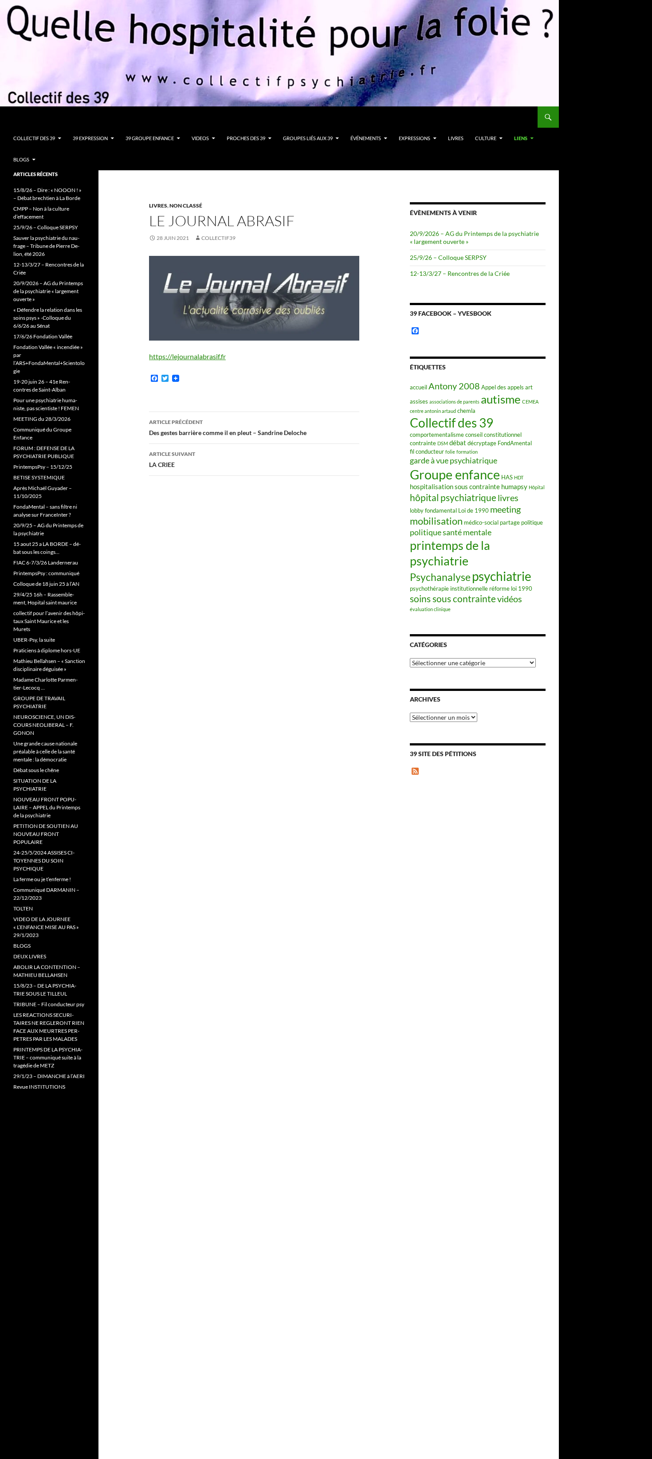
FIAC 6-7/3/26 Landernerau (45, 562)
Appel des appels (502, 387)
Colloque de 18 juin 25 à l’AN (46, 583)
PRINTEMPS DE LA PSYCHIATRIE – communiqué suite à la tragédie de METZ (47, 1057)
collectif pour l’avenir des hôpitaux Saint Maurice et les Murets (49, 621)
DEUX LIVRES (29, 956)
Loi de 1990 (473, 510)
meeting (505, 509)
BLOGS (21, 159)
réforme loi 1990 (510, 588)
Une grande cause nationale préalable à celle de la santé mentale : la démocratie (45, 751)
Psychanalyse (440, 577)
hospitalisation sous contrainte (455, 486)
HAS (507, 477)
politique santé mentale (450, 532)
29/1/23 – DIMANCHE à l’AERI (49, 1076)
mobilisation (436, 521)
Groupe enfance (455, 474)
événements (365, 138)
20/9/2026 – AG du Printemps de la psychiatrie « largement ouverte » (48, 291)
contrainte (423, 443)
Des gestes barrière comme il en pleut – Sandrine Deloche (227, 427)
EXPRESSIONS (414, 138)
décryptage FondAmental (499, 443)
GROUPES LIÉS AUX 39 (308, 138)
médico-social (481, 522)
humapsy (514, 486)
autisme (501, 399)
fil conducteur (427, 451)
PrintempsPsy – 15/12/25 (42, 466)
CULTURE (485, 138)
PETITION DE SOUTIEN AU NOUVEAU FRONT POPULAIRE (45, 834)
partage (510, 522)
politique (532, 522)
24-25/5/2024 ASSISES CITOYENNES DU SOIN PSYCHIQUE (44, 860)
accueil (418, 387)
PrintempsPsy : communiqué (46, 573)
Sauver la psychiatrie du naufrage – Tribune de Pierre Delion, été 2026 (46, 246)
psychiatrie (501, 576)
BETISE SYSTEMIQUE (39, 477)
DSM (442, 443)
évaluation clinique (430, 609)
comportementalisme (437, 434)
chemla (466, 410)
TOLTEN (23, 908)
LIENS (520, 138)
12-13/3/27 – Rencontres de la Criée (460, 273)
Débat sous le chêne (36, 770)
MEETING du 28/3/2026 (42, 419)
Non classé (185, 205)
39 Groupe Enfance (150, 138)
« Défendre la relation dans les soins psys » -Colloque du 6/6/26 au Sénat (47, 317)
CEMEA (530, 401)
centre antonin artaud (433, 411)
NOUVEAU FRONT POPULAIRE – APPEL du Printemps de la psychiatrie (46, 807)
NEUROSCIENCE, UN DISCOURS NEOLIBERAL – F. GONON (44, 725)
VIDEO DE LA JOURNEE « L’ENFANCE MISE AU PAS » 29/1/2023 (46, 927)
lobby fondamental (433, 510)
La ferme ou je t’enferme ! (42, 879)
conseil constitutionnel (493, 434)
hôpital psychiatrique (453, 497)
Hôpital (537, 487)
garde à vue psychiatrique (453, 460)
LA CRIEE (172, 459)
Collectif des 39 (34, 138)
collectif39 (218, 238)
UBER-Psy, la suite (34, 639)
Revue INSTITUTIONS (39, 1086)
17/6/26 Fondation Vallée (42, 336)
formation (467, 452)
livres (508, 498)
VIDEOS (200, 138)
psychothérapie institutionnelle (449, 588)
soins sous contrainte (453, 598)
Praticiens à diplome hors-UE (46, 650)
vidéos (509, 599)
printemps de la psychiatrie (450, 553)
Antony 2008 (454, 386)
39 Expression (90, 138)
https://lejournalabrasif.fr (187, 356)
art (529, 387)
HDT (518, 477)
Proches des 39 (246, 138)
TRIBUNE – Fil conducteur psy (48, 1004)
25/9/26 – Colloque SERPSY (448, 257)
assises (419, 401)
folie (450, 452)
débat (457, 443)
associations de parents (454, 401)
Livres (455, 138)
